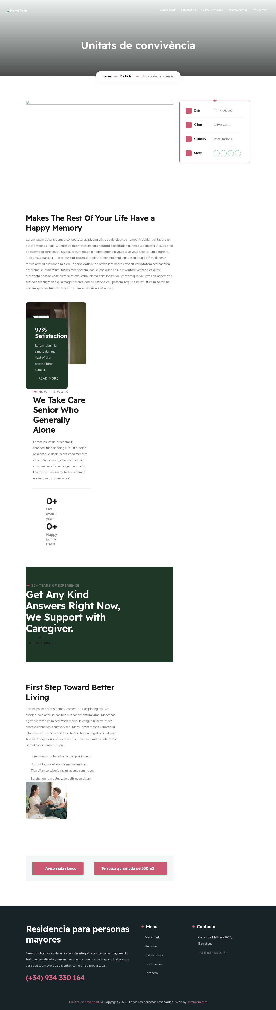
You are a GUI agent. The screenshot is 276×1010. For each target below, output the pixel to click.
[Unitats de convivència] (99, 150)
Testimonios (237, 10)
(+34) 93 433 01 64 (213, 953)
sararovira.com (197, 1002)
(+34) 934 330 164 (55, 977)
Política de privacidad (84, 1002)
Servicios (188, 10)
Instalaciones (212, 10)
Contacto (260, 10)
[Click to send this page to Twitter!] (224, 153)
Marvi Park (168, 10)
